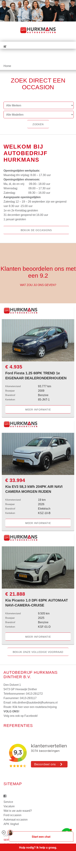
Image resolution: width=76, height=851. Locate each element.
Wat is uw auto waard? (18, 810)
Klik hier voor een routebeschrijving (35, 706)
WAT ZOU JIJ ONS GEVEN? (38, 284)
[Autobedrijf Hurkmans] (38, 30)
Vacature (9, 806)
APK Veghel (11, 824)
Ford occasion (12, 815)
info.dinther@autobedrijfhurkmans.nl (35, 702)
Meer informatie (38, 409)
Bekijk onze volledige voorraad (38, 652)
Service (8, 801)
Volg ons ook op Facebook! (21, 715)
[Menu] (5, 46)
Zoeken (38, 124)
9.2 (44, 275)
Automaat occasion (16, 819)
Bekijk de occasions (36, 230)
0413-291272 (34, 693)
